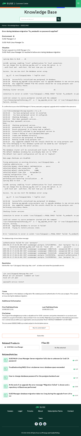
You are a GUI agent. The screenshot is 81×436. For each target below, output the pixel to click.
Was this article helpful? (39, 328)
